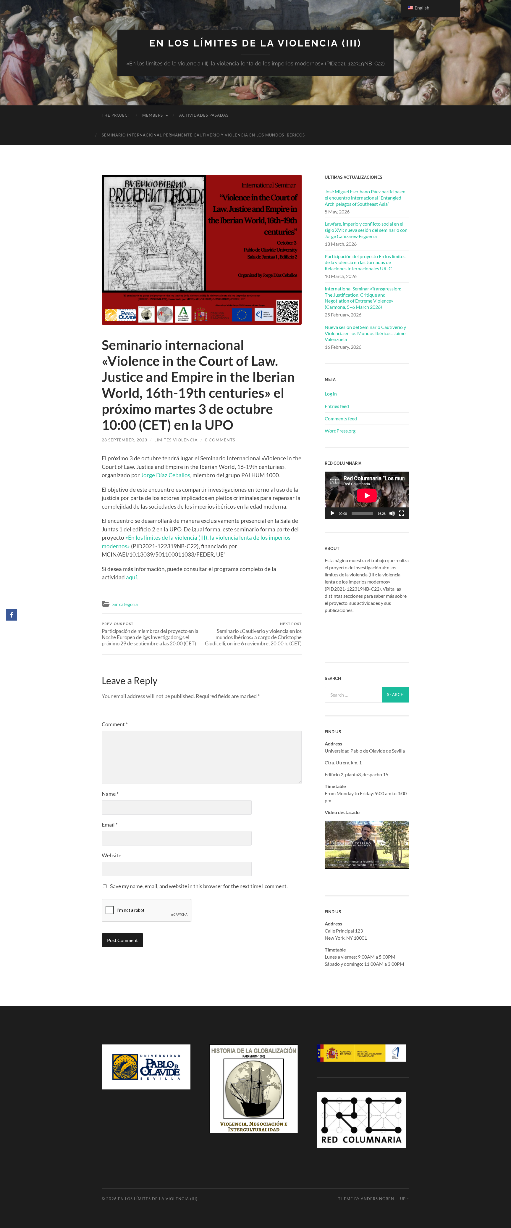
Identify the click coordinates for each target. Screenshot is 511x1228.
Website (111, 855)
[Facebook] (11, 615)
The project (116, 115)
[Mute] (392, 513)
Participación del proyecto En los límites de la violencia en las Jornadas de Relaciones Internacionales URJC (365, 262)
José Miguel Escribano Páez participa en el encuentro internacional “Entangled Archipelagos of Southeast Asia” (365, 198)
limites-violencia (176, 439)
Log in (331, 393)
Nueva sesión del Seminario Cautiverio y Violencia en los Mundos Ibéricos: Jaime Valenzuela (365, 333)
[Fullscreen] (402, 513)
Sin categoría (125, 604)
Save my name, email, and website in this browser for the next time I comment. (199, 886)
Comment (115, 724)
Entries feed (337, 406)
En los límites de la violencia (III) (255, 43)
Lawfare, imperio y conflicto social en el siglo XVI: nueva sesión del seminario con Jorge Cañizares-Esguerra (366, 230)
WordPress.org (340, 430)
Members (152, 115)
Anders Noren (377, 1198)
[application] (367, 495)
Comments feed (341, 418)
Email (110, 824)
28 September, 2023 (124, 439)
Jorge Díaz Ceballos (165, 475)
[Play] (332, 513)
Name (110, 793)
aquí (131, 577)
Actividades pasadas (204, 115)
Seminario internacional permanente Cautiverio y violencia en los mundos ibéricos (203, 135)
